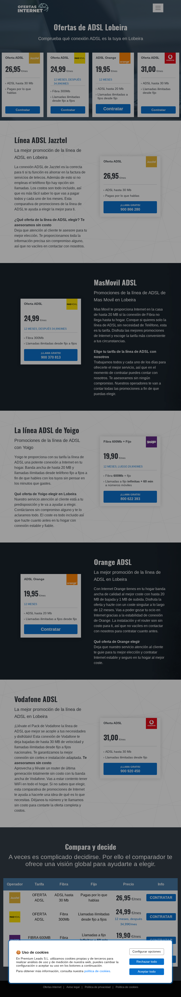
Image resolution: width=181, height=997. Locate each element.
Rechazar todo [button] (146, 961)
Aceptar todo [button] (147, 971)
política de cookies (97, 971)
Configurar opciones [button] (146, 951)
